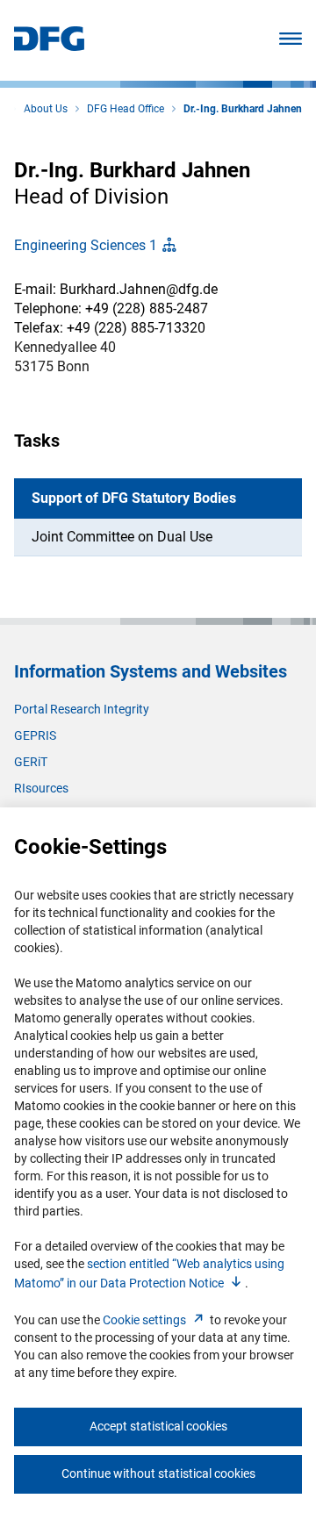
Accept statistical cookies (158, 1426)
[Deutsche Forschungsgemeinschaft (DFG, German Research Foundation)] (49, 46)
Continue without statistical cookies (158, 1473)
